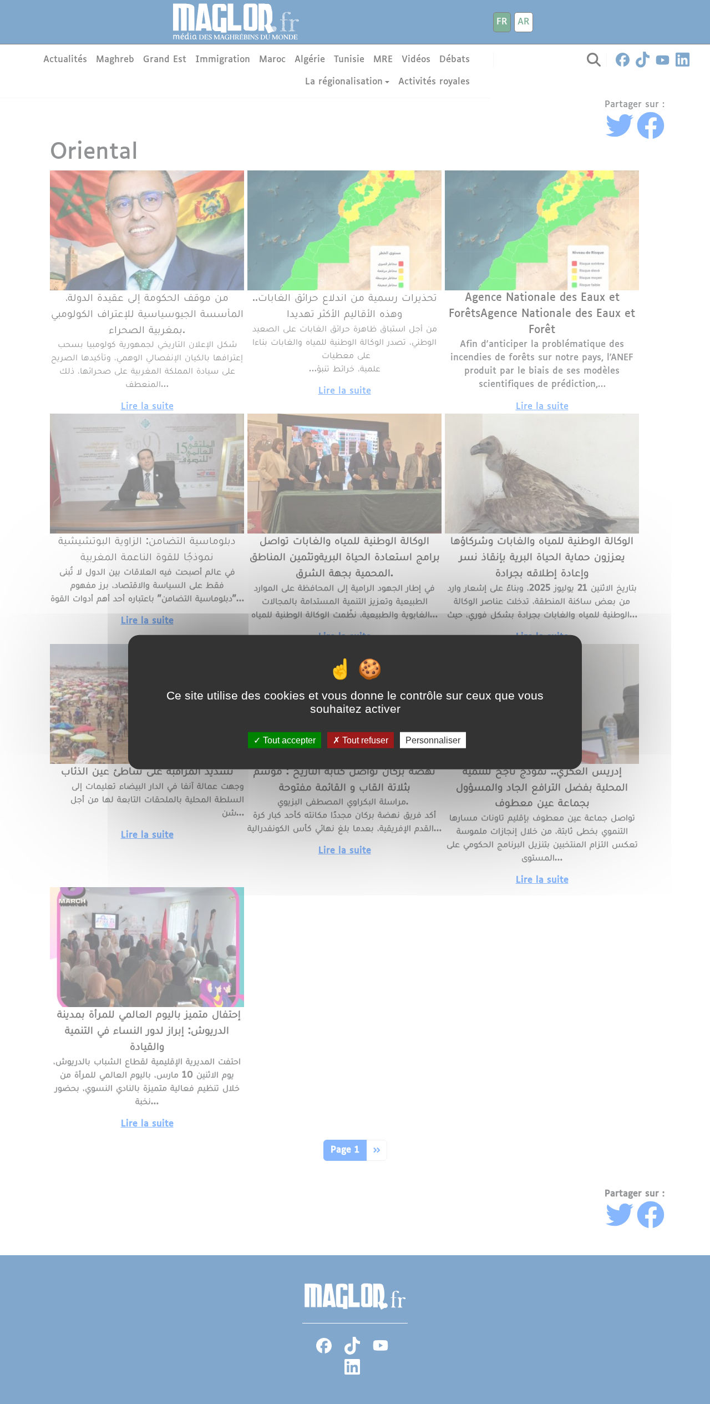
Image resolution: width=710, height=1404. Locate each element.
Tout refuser (364, 740)
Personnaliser (432, 740)
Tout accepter (288, 740)
